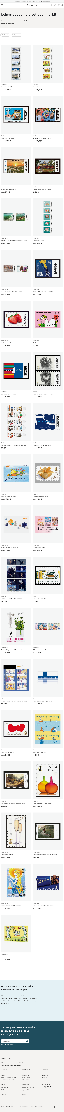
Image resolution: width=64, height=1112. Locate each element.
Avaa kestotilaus (46, 1073)
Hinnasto (24, 1094)
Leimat (3, 1092)
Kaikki (2, 1073)
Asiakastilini (45, 1075)
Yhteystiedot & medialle (28, 1087)
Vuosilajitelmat (25, 1075)
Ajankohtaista (4, 1087)
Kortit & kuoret (26, 1079)
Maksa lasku (45, 1077)
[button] (2, 5)
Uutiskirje (3, 1094)
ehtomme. (13, 1044)
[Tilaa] (27, 1041)
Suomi (57, 1106)
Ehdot (31, 1106)
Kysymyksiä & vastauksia (28, 1089)
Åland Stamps (9, 1106)
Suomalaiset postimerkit (7, 1079)
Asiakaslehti (4, 1089)
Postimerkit (5, 35)
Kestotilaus (45, 1069)
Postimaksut (25, 1092)
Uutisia (3, 1075)
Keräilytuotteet (16, 35)
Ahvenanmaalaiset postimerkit (9, 1077)
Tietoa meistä (25, 1084)
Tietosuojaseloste (23, 1106)
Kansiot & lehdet (26, 1077)
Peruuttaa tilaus (39, 1106)
